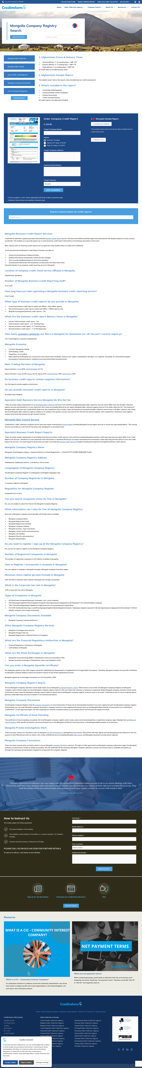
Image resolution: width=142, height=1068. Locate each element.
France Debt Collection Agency (51, 1036)
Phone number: (78, 835)
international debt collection (44, 405)
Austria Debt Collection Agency (51, 1020)
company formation (60, 745)
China (19, 369)
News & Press (101, 1012)
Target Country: (50, 180)
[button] (13, 2)
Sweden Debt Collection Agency (86, 1038)
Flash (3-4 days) (56, 145)
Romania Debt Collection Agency (87, 1031)
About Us (82, 1012)
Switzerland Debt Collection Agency (88, 1041)
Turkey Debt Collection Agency (86, 1044)
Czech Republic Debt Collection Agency (54, 1028)
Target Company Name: (53, 129)
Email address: (78, 827)
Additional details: (79, 853)
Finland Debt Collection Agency (51, 1033)
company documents (42, 705)
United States (52, 374)
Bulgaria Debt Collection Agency (52, 1026)
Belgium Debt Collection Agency (52, 1023)
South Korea (66, 374)
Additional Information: (52, 165)
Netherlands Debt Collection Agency (88, 1020)
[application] (130, 2)
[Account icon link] (139, 2)
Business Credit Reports (68, 1012)
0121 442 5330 (31, 848)
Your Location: (77, 844)
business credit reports (67, 442)
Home (38, 1012)
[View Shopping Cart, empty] (135, 2)
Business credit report (53, 238)
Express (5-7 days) (56, 143)
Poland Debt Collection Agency (86, 1026)
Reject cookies (26, 1062)
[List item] (119, 1049)
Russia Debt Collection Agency (86, 1033)
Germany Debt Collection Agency (52, 1038)
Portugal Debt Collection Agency (87, 1028)
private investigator (54, 733)
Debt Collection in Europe (49, 1017)
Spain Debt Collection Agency (85, 1036)
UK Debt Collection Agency (84, 1046)
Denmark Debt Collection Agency (52, 1031)
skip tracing (78, 735)
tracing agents (67, 424)
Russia (29, 374)
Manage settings (42, 1062)
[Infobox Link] (38, 891)
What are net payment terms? (88, 973)
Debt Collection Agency (50, 1012)
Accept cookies (10, 1062)
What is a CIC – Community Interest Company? (27, 979)
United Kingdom (32, 369)
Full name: (76, 818)
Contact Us (91, 1012)
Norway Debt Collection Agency (86, 1023)
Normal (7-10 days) (53, 140)
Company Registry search (68, 688)
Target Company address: (54, 150)
